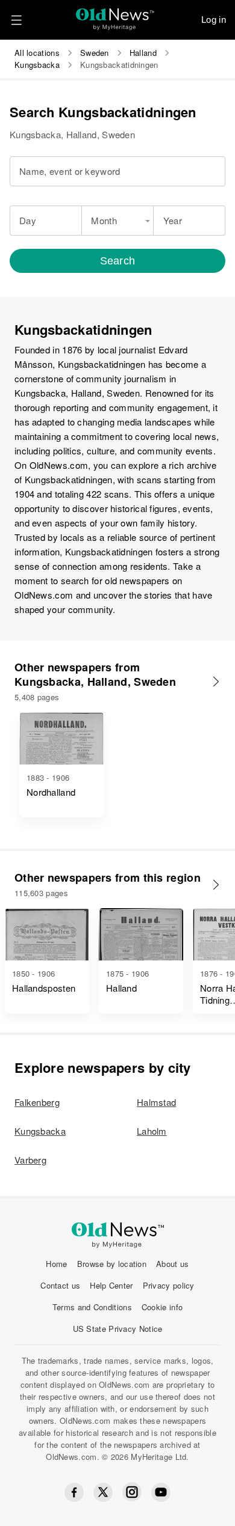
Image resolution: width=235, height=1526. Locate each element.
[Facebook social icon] (74, 1492)
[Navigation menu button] (16, 20)
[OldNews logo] (115, 15)
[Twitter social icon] (103, 1492)
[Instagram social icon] (132, 1492)
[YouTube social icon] (161, 1492)
